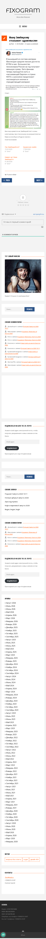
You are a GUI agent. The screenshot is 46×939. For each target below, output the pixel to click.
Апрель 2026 (11, 615)
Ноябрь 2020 (11, 814)
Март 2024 (10, 692)
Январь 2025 (11, 661)
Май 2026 (10, 612)
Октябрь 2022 (12, 743)
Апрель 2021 (11, 799)
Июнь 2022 (10, 756)
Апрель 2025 (11, 652)
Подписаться (12, 448)
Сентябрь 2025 (12, 636)
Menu (24, 26)
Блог (14, 175)
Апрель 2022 (11, 762)
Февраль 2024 (12, 695)
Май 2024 (10, 685)
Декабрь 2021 (12, 774)
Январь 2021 (11, 808)
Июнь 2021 (10, 792)
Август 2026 (11, 603)
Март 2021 (10, 802)
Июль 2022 (10, 753)
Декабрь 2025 (12, 627)
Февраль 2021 (12, 805)
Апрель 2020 (11, 835)
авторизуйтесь (38, 214)
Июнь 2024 (10, 682)
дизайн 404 (34, 859)
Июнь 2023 (10, 719)
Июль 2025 (10, 642)
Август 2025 (11, 639)
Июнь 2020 (10, 829)
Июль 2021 (10, 789)
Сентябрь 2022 (12, 747)
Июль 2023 (10, 716)
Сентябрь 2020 (12, 820)
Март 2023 (10, 728)
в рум (26, 859)
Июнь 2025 (10, 646)
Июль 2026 (10, 606)
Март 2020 (10, 838)
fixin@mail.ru (9, 877)
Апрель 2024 (11, 688)
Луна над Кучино (11, 502)
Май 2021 (10, 795)
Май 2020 (10, 832)
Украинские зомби (29, 147)
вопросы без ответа (13, 859)
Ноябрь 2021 (11, 777)
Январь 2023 (11, 734)
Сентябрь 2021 (12, 783)
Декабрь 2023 (12, 701)
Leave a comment (32, 44)
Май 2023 (10, 722)
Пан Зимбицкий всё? (12, 147)
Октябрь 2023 (12, 707)
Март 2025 (10, 655)
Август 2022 (11, 750)
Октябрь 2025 (12, 633)
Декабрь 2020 (12, 811)
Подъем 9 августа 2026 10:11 (30, 348)
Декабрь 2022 (12, 737)
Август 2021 (11, 786)
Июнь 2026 (10, 609)
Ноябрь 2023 (11, 704)
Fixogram (23, 10)
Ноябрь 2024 (11, 667)
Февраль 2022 (12, 768)
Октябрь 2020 (12, 817)
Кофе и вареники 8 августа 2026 (17, 505)
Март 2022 (10, 765)
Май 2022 (10, 759)
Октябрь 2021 (12, 780)
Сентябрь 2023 (12, 710)
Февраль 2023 (12, 731)
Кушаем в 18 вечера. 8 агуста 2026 (29, 337)
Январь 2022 (11, 771)
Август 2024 (11, 676)
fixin (12, 44)
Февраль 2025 (12, 658)
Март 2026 (10, 618)
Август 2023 (11, 713)
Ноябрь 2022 (11, 740)
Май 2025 (10, 649)
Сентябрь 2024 (12, 673)
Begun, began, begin (12, 509)
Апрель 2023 (11, 725)
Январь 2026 (11, 624)
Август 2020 (11, 823)
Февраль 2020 (12, 841)
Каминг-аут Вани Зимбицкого (11, 158)
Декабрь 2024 (12, 664)
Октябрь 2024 (12, 670)
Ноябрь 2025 (11, 630)
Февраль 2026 (12, 621)
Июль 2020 (10, 826)
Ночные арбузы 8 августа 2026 (17, 498)
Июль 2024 (10, 679)
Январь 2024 (11, 698)
